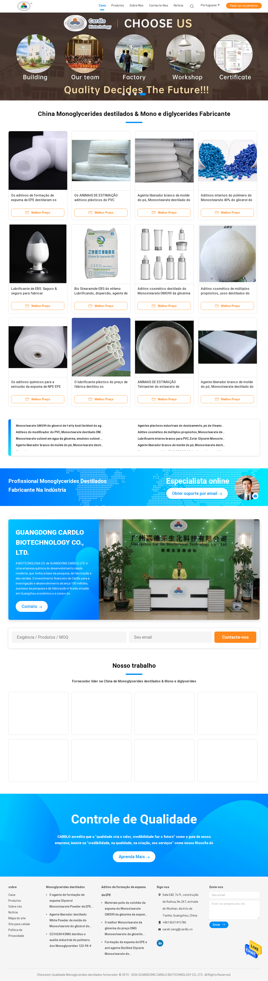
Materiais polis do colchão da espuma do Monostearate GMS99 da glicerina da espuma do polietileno (126, 909)
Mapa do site (17, 918)
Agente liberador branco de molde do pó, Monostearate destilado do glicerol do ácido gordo (164, 200)
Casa (11, 894)
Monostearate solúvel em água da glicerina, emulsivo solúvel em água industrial (59, 428)
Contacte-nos (235, 637)
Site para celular (19, 924)
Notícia (13, 912)
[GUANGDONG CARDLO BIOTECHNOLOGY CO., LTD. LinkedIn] (160, 943)
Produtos (14, 900)
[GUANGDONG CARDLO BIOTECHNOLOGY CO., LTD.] (24, 6)
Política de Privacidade (16, 932)
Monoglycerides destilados (65, 887)
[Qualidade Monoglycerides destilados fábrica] (134, 56)
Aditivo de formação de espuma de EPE (123, 891)
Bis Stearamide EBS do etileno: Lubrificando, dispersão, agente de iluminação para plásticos (101, 293)
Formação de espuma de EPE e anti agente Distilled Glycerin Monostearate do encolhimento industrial (126, 948)
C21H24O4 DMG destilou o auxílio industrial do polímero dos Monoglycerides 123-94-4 (70, 940)
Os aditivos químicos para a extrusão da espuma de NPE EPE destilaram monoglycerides (36, 386)
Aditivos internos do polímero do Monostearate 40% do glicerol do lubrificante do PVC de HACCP (226, 200)
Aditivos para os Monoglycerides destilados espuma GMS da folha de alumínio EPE (59, 447)
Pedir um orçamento (244, 5)
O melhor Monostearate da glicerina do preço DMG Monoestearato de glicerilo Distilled (124, 929)
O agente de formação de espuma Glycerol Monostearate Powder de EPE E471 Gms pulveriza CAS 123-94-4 (70, 901)
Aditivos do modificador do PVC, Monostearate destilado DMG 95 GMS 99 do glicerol (181, 447)
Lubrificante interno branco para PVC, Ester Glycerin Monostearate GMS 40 (181, 428)
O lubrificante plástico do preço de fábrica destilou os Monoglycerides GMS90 (101, 386)
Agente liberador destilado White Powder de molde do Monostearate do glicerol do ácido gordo (69, 921)
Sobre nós (15, 906)
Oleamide (22, 441)
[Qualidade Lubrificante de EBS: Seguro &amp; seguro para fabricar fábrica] (38, 254)
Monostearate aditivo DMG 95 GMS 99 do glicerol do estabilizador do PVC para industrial (181, 441)
